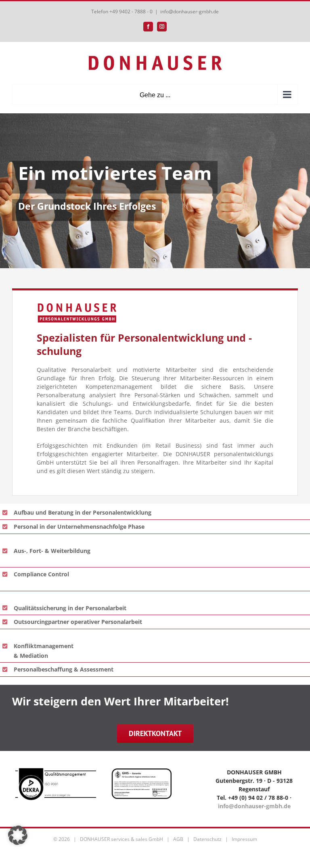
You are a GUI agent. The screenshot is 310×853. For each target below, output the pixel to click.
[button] (18, 835)
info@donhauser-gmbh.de (189, 11)
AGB (178, 839)
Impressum (244, 839)
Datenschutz (207, 839)
